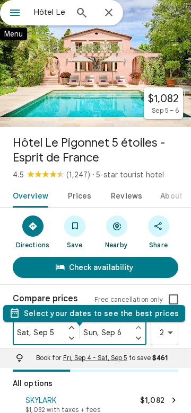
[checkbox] (173, 299)
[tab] (28, 195)
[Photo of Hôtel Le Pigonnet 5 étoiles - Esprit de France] (95, 63)
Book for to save (102, 358)
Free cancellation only (128, 299)
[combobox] (50, 12)
